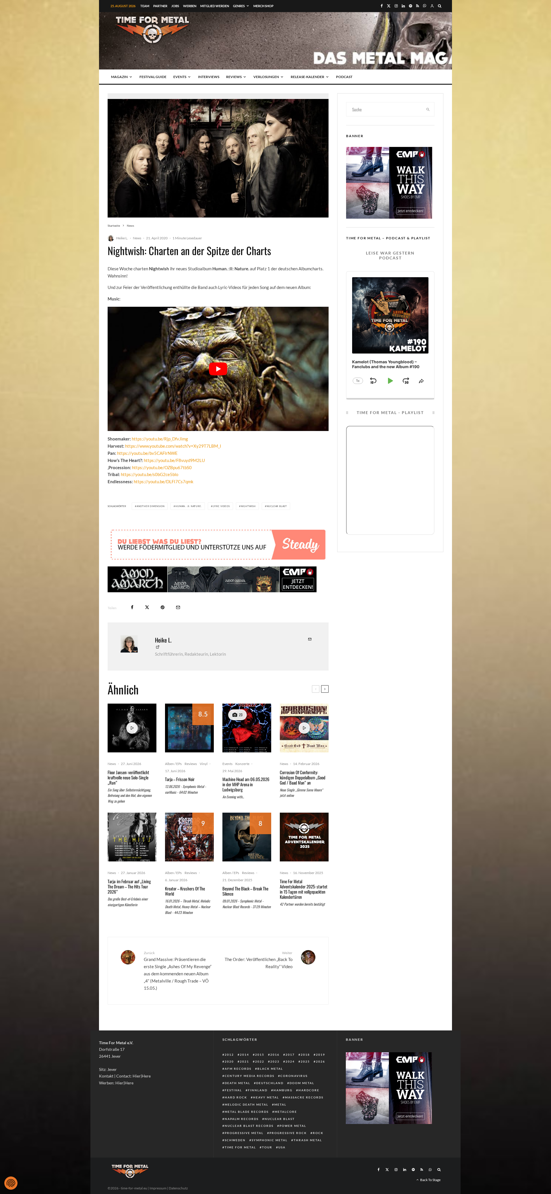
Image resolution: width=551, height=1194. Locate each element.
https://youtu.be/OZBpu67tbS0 (162, 467)
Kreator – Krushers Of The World (185, 891)
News (137, 238)
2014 (244, 1054)
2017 (290, 1054)
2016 (275, 1054)
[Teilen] (132, 607)
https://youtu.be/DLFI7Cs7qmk (163, 481)
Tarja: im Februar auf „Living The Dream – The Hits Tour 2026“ (129, 886)
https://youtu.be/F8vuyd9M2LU (174, 460)
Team (144, 6)
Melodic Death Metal (246, 1104)
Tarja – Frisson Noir (180, 779)
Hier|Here (142, 1075)
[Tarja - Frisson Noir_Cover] (189, 728)
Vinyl (203, 764)
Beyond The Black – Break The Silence (245, 891)
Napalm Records (242, 1119)
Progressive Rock (288, 1133)
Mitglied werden (214, 6)
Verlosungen (266, 77)
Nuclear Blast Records (249, 1125)
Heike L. (122, 238)
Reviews (234, 77)
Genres (239, 6)
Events (179, 77)
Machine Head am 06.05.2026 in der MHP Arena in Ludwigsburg (245, 784)
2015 (259, 1054)
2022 (259, 1061)
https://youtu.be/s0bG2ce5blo (149, 474)
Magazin (119, 77)
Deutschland (270, 1083)
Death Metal (237, 1083)
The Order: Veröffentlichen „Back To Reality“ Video (258, 960)
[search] (428, 109)
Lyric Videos (221, 506)
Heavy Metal (266, 1097)
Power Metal (293, 1125)
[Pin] (162, 607)
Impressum (158, 1188)
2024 (290, 1061)
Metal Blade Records (247, 1111)
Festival (233, 1090)
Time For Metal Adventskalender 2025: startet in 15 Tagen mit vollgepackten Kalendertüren (303, 889)
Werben (189, 6)
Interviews (208, 77)
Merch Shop (263, 6)
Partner (160, 6)
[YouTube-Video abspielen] (218, 369)
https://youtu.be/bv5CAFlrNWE (147, 453)
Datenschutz (178, 1188)
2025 (305, 1061)
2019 (320, 1054)
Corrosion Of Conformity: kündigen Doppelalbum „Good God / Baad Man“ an (302, 777)
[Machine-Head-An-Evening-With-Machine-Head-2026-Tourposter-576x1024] (246, 728)
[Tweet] (147, 607)
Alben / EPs (173, 764)
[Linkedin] (403, 6)
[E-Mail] (178, 607)
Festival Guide (152, 77)
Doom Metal (302, 1083)
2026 (320, 1061)
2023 (275, 1061)
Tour (267, 1147)
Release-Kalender (307, 77)
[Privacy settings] (11, 1183)
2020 (229, 1061)
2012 (229, 1054)
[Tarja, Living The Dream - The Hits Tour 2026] (132, 837)
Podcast (344, 77)
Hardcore (308, 1090)
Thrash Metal (308, 1140)
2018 (305, 1054)
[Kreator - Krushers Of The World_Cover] (189, 837)
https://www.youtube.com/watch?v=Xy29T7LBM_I (173, 446)
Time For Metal (240, 1147)
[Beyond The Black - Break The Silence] (246, 837)
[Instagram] (396, 6)
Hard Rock (236, 1097)
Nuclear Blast (277, 506)
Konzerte (242, 764)
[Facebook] (382, 6)
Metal (280, 1104)
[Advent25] (304, 837)
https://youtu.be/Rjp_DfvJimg (160, 438)
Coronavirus (294, 1075)
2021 (244, 1061)
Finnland (257, 1090)
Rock (318, 1133)
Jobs (175, 6)
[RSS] (417, 6)
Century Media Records (249, 1075)
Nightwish (248, 506)
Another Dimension (151, 506)
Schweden (235, 1140)
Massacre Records (304, 1097)
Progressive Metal (244, 1133)
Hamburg (282, 1090)
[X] (389, 6)
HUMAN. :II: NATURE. (188, 506)
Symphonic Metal (270, 1140)
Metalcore (286, 1111)
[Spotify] (410, 6)
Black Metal (270, 1068)
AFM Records (238, 1068)
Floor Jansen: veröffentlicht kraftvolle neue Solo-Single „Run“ (128, 777)
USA (282, 1147)
